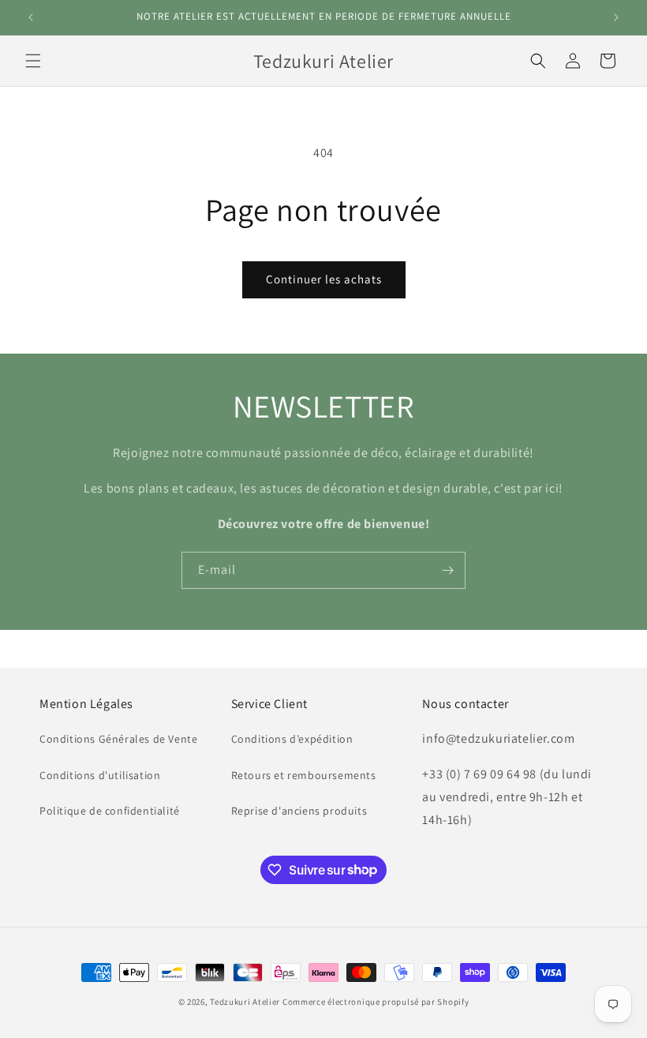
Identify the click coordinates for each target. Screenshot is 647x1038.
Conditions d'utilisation (99, 775)
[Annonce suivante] (616, 17)
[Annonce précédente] (30, 17)
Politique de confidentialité (109, 811)
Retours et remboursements (303, 775)
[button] (33, 60)
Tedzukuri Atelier (245, 1001)
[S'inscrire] (447, 570)
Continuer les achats (324, 279)
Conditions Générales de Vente (118, 739)
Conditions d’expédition (292, 739)
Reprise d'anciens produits (299, 811)
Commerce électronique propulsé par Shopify (375, 1001)
